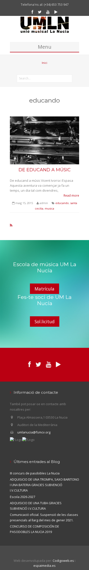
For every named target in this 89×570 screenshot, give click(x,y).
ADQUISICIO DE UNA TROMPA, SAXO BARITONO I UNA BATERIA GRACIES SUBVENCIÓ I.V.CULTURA (44, 485)
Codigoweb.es (63, 560)
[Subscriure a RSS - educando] (11, 225)
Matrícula (44, 289)
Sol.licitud (45, 321)
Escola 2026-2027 (22, 497)
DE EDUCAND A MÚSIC (45, 170)
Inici (44, 63)
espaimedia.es (44, 565)
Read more (71, 195)
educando (62, 203)
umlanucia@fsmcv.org (33, 432)
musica (49, 208)
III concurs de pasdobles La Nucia (35, 473)
